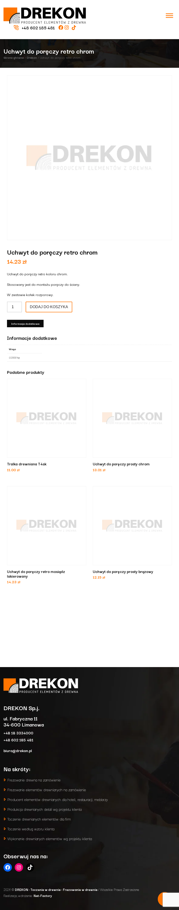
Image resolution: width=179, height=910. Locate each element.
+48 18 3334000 (18, 733)
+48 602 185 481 (18, 740)
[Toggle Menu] (169, 15)
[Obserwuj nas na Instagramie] (67, 27)
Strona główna (13, 57)
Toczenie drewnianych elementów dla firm (39, 819)
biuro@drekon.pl (17, 750)
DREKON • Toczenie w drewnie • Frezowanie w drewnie (56, 889)
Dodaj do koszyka (49, 307)
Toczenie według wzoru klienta (30, 829)
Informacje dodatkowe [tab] (25, 323)
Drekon (32, 57)
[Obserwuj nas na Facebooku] (62, 27)
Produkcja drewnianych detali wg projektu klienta (44, 809)
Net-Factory (43, 895)
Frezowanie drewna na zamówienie (34, 780)
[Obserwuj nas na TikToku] (74, 27)
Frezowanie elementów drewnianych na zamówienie (46, 789)
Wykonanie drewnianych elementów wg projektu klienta (49, 838)
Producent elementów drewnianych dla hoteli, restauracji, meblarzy (57, 799)
